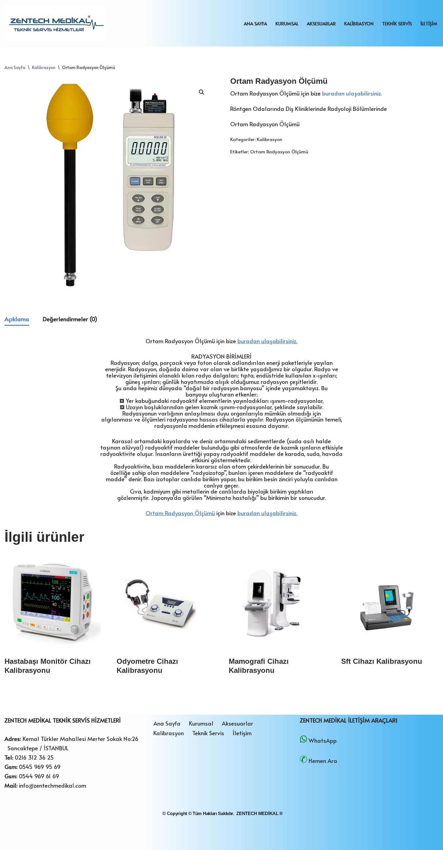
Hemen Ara (323, 760)
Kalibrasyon (359, 23)
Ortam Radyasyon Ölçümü (279, 151)
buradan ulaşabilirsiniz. (352, 93)
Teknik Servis (397, 23)
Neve (11, 837)
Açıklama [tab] (17, 319)
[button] (201, 92)
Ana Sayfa (255, 23)
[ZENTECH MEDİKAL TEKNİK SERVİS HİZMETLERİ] (55, 23)
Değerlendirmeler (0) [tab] (70, 319)
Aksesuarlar (321, 23)
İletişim (428, 23)
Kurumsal (286, 23)
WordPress (37, 837)
